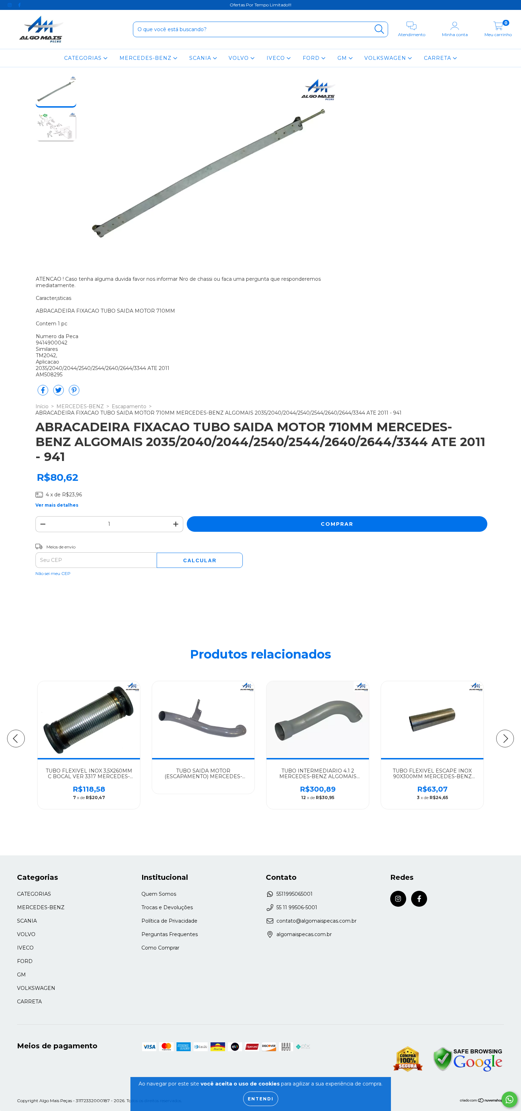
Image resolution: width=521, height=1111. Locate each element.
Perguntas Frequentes (169, 934)
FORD (312, 58)
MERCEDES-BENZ (146, 58)
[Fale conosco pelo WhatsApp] (509, 1099)
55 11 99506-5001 (296, 907)
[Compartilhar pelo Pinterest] (74, 393)
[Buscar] (379, 29)
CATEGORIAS (83, 58)
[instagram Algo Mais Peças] (10, 5)
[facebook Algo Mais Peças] (19, 5)
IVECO (277, 58)
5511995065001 (294, 894)
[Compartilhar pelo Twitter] (59, 393)
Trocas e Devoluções (167, 907)
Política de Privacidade (169, 921)
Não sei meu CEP (53, 573)
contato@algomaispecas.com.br (316, 921)
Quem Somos (158, 894)
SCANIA (201, 58)
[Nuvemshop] (482, 1101)
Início (42, 406)
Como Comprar (160, 948)
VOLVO (240, 58)
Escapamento (129, 406)
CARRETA (438, 58)
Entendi (261, 1098)
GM (343, 58)
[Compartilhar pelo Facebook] (44, 393)
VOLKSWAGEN (386, 58)
